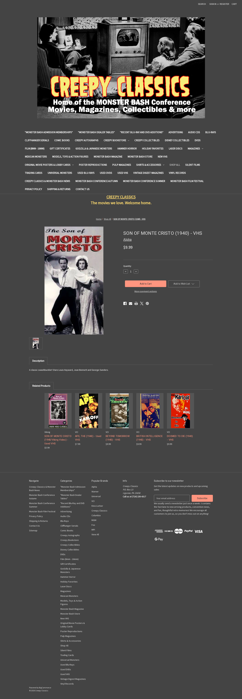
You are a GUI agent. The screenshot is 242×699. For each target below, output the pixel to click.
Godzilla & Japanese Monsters (94, 148)
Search (202, 3)
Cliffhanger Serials (37, 140)
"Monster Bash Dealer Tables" (96, 132)
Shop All (175, 164)
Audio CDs (194, 132)
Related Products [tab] (41, 385)
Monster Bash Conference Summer (144, 181)
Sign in (212, 3)
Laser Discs (175, 148)
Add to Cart (58, 413)
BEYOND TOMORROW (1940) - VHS (118, 438)
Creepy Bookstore (115, 140)
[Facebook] (125, 303)
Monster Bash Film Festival (187, 181)
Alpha (94, 486)
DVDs (198, 140)
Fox (93, 524)
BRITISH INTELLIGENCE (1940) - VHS (149, 438)
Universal (96, 496)
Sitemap (33, 530)
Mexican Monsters (36, 156)
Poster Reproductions (93, 164)
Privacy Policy (33, 189)
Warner (95, 491)
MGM (94, 520)
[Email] (130, 303)
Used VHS (122, 172)
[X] (141, 303)
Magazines (194, 148)
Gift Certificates (60, 148)
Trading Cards (33, 172)
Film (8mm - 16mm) (34, 148)
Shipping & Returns (58, 189)
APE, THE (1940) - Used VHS (88, 438)
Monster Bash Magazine (108, 156)
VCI (93, 501)
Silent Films (192, 164)
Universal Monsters (60, 172)
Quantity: (127, 266)
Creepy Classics (99, 510)
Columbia (96, 515)
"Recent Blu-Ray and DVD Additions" (141, 132)
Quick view (58, 408)
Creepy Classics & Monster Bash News (47, 181)
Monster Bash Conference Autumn (96, 181)
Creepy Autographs (86, 140)
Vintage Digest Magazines (148, 172)
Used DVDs (106, 172)
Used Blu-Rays (85, 172)
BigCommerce (45, 687)
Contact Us (83, 189)
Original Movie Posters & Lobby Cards (47, 164)
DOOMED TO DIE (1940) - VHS (180, 438)
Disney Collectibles (177, 140)
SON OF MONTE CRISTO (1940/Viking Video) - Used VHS (57, 440)
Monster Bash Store (140, 156)
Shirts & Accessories (148, 164)
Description (38, 360)
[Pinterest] (147, 303)
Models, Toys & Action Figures (70, 156)
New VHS (162, 156)
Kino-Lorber (97, 505)
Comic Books (62, 140)
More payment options (145, 291)
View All (95, 534)
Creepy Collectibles (147, 140)
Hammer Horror (127, 148)
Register (224, 3)
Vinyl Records (177, 172)
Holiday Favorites (152, 148)
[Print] (136, 303)
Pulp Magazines (121, 164)
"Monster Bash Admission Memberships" (49, 132)
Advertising (176, 132)
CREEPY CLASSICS (121, 196)
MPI (93, 529)
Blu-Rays (210, 132)
